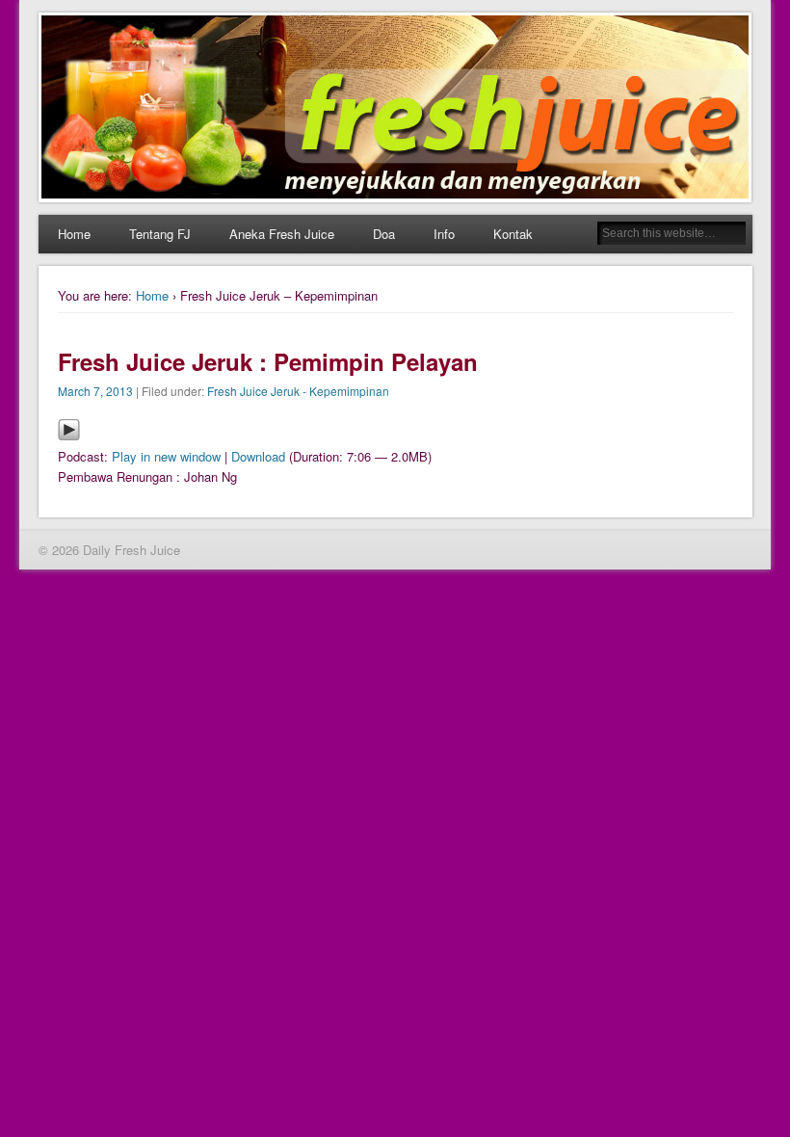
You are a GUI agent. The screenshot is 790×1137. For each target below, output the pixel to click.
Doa (384, 234)
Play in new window (166, 456)
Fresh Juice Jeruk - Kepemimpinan (298, 391)
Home (74, 234)
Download (258, 456)
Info (444, 234)
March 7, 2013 (95, 391)
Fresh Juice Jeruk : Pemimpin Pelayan (268, 361)
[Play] (69, 436)
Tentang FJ (160, 234)
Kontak (513, 234)
